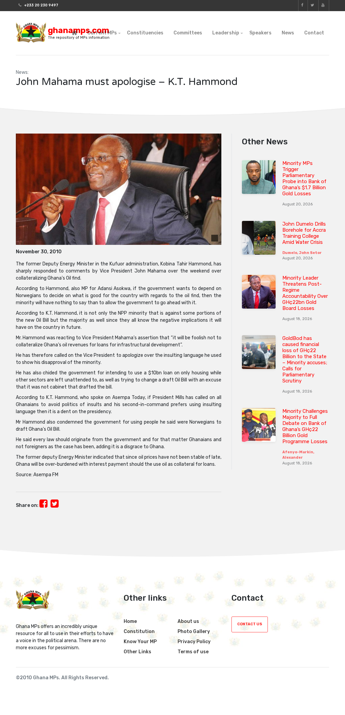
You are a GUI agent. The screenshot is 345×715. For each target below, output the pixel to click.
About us (188, 621)
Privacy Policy (194, 642)
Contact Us (249, 624)
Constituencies (145, 33)
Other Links (137, 652)
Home (130, 621)
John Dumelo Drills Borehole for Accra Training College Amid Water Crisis (304, 233)
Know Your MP (140, 642)
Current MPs (102, 33)
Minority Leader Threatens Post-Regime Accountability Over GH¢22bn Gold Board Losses (305, 293)
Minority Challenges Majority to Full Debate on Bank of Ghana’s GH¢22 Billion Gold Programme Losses (305, 426)
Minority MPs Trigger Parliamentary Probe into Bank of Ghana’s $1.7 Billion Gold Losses (304, 178)
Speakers (260, 33)
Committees (188, 33)
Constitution (139, 631)
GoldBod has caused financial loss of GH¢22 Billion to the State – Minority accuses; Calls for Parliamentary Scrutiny (304, 359)
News (288, 33)
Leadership (225, 33)
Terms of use (193, 652)
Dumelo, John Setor (302, 253)
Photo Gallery (194, 631)
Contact (314, 33)
